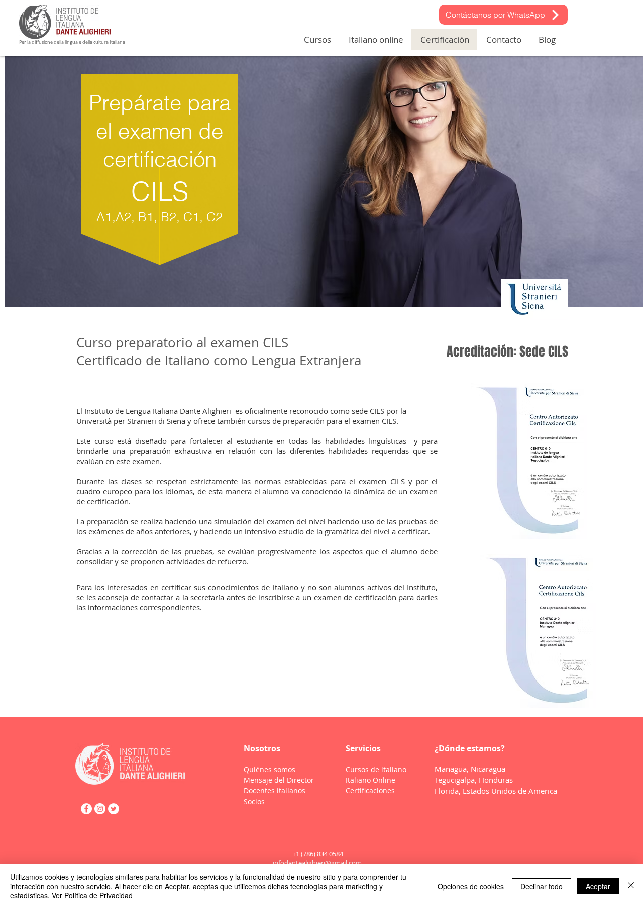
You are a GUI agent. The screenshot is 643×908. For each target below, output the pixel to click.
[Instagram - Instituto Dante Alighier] (99, 808)
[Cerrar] (631, 886)
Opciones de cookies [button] (471, 886)
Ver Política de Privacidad (92, 895)
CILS (389, 421)
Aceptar (598, 886)
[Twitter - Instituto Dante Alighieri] (113, 808)
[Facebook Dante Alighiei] (86, 808)
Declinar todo (541, 886)
